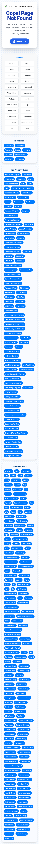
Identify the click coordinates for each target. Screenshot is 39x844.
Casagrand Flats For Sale (13, 451)
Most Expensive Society (13, 383)
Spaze (23, 498)
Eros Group (27, 643)
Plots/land (8, 150)
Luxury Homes (10, 233)
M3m (6, 589)
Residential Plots (10, 288)
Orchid (24, 652)
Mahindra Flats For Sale (13, 442)
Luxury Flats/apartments (13, 224)
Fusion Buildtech (20, 702)
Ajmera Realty (9, 807)
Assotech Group (10, 720)
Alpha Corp (27, 770)
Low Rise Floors (28, 365)
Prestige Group (20, 657)
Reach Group (24, 575)
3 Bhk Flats (8, 256)
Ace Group (8, 675)
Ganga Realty (19, 525)
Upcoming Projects (26, 369)
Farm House (24, 342)
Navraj (7, 584)
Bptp (20, 476)
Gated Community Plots (13, 265)
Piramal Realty (10, 788)
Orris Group (20, 553)
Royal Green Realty (11, 557)
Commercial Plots (11, 311)
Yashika (30, 525)
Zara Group (9, 553)
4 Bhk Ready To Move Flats (14, 329)
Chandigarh (11, 111)
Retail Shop (27, 175)
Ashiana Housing (20, 494)
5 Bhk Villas (20, 306)
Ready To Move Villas (12, 252)
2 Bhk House (21, 292)
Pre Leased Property (12, 220)
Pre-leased (20, 159)
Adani (7, 621)
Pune (27, 81)
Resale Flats (29, 224)
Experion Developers (12, 643)
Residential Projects (12, 211)
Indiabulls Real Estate (12, 770)
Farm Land (8, 347)
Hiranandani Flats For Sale (14, 401)
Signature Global (23, 584)
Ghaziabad (11, 117)
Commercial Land (11, 215)
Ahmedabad (11, 93)
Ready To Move (20, 154)
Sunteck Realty (10, 797)
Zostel (31, 657)
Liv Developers (10, 775)
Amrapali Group (24, 671)
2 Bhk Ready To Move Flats (14, 320)
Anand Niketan (10, 598)
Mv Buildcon (9, 521)
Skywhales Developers (25, 616)
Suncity (7, 544)
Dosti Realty (9, 834)
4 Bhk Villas (9, 306)
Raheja (7, 489)
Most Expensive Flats (12, 379)
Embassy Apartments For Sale (15, 415)
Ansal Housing (22, 521)
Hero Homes (26, 544)
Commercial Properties (13, 333)
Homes (30, 179)
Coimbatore (27, 117)
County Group (10, 698)
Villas (30, 184)
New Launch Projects (12, 175)
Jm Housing (9, 693)
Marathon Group (23, 829)
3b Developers (10, 625)
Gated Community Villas (13, 279)
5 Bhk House (28, 388)
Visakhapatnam (27, 122)
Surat (27, 128)
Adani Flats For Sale (12, 419)
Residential (9, 145)
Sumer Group (9, 829)
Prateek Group (10, 689)
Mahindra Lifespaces (12, 748)
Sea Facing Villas (26, 270)
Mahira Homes (24, 775)
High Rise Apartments (12, 360)
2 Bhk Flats (27, 252)
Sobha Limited (23, 603)
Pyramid (8, 503)
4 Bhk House (24, 288)
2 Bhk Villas (9, 301)
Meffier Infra (9, 516)
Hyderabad (27, 87)
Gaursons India (10, 671)
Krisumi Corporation (26, 566)
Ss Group (8, 485)
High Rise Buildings (11, 356)
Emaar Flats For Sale (12, 424)
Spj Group (8, 657)
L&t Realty (19, 675)
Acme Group (9, 825)
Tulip (6, 548)
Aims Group (9, 739)
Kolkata (12, 99)
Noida (27, 69)
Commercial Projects (12, 351)
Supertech (17, 661)
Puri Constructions (11, 498)
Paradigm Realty (20, 816)
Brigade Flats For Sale (12, 274)
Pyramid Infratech (11, 761)
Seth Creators (10, 802)
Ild (14, 584)
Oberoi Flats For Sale (12, 406)
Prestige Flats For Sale (12, 456)
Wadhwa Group (24, 797)
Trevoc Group (17, 621)
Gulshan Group (10, 729)
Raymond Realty (23, 788)
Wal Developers (10, 575)
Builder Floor (18, 202)
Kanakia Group (10, 793)
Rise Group (9, 725)
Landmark (8, 525)
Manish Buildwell (26, 535)
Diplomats (28, 530)
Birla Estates (17, 489)
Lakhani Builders (22, 825)
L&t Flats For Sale (11, 437)
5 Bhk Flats (8, 261)
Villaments (20, 238)
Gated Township (10, 369)
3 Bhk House (9, 292)
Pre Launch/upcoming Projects (22, 188)
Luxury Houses (23, 233)
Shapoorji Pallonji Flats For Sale (15, 433)
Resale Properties (11, 338)
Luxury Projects (10, 229)
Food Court (21, 179)
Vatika (7, 571)
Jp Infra (23, 811)
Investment (8, 159)
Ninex (28, 548)
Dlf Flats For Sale (11, 392)
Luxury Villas (9, 238)
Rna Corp (8, 816)
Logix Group (21, 693)
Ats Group (28, 598)
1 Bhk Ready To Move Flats (14, 315)
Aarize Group (25, 761)
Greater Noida (11, 105)
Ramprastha (23, 625)
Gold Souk (8, 580)
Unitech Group (28, 748)
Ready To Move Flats (12, 247)
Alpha (27, 580)
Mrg (24, 485)
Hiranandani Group (24, 779)
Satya (13, 512)
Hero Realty (24, 757)
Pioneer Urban (10, 752)
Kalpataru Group (10, 680)
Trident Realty (21, 739)
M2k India (25, 557)
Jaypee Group (20, 711)
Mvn (20, 598)
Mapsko (18, 580)
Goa (11, 128)
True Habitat (26, 471)
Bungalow (25, 211)
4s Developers (17, 548)
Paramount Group (24, 698)
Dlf (26, 489)
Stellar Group (20, 707)
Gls (13, 589)
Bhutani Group (24, 680)
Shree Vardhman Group (13, 630)
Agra (27, 105)
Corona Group (10, 603)
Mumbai (11, 75)
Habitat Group (10, 734)
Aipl (6, 535)
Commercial (20, 145)
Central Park (9, 530)
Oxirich (17, 485)
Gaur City (8, 743)
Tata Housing (19, 743)
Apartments (30, 202)
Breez (27, 507)
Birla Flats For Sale (11, 447)
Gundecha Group (11, 820)
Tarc (31, 503)
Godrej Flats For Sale (12, 397)
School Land (9, 179)
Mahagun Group (10, 666)
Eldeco (7, 539)
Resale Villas (25, 338)
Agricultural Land (10, 342)
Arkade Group (21, 834)
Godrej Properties (20, 503)
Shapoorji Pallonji (11, 562)
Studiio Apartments (11, 184)
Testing (7, 661)
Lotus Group (23, 593)
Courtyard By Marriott (12, 648)
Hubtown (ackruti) (26, 820)
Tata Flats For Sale (11, 428)
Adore (25, 480)
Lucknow (27, 93)
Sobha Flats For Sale (12, 410)
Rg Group (8, 702)
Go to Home (21, 41)
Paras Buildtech (10, 593)
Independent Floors (12, 193)
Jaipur (11, 69)
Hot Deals (8, 154)
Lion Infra (28, 512)
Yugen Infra (9, 838)
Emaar (13, 476)
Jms (20, 512)
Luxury (17, 150)
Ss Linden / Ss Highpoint (13, 766)
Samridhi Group (24, 729)
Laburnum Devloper (20, 539)
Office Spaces (23, 197)
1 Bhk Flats (20, 297)
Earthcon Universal (22, 725)
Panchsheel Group (26, 720)
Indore (11, 81)
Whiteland (8, 471)
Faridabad (27, 99)
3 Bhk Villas (20, 301)
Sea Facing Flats (10, 270)
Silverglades (17, 571)
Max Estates (9, 684)
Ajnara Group (21, 684)
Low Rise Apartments (12, 365)
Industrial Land (10, 197)
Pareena (28, 476)
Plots (6, 188)
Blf (31, 652)
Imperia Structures (11, 607)
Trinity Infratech (25, 562)
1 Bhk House (9, 297)
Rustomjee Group (25, 793)
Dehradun (12, 122)
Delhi (27, 63)
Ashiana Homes (10, 566)
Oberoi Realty (10, 779)
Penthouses (20, 261)
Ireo (6, 507)
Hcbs (7, 480)
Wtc (6, 512)
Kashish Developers (12, 612)
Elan (16, 471)
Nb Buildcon (21, 516)
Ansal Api (8, 711)
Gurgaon (11, 63)
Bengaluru (11, 87)
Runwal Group (10, 784)
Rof (6, 476)
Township (27, 150)
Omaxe (19, 530)
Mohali (27, 111)
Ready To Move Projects (13, 243)
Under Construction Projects (14, 374)
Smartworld (16, 480)
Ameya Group (25, 639)
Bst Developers (27, 612)
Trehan (16, 544)
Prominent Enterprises (12, 634)
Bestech (8, 494)
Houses (7, 202)
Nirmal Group (22, 802)
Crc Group (8, 707)
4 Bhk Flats (20, 256)
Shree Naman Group (25, 807)
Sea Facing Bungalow (12, 388)
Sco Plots (8, 206)
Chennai (27, 75)
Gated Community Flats (13, 283)
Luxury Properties (25, 229)
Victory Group (23, 734)
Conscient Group (11, 757)
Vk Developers (16, 507)
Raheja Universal (24, 752)
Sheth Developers (11, 811)
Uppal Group (9, 616)
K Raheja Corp (23, 784)
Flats (23, 184)
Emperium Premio (11, 639)
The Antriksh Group (11, 652)
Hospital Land (26, 193)
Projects (18, 206)
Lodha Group (24, 666)
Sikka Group (9, 716)
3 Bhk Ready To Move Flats (14, 324)
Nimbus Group (23, 689)
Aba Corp (20, 716)
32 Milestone (21, 589)
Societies (19, 347)
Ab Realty (14, 535)
